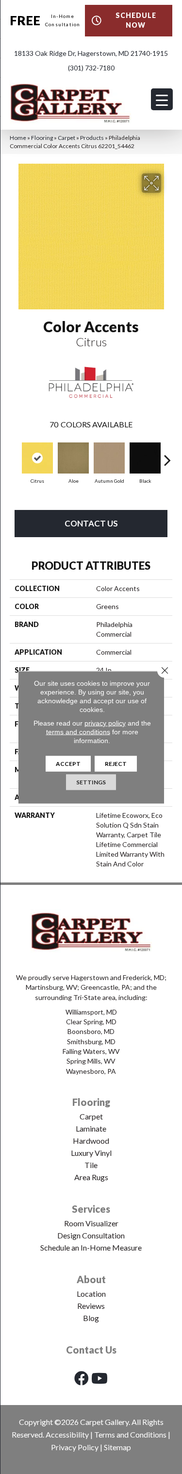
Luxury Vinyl (91, 1152)
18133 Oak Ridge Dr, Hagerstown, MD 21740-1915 (91, 53)
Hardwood (91, 1140)
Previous (14, 455)
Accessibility (67, 1434)
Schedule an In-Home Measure (91, 1247)
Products (92, 137)
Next (167, 455)
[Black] (145, 458)
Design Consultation (91, 1235)
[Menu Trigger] (162, 99)
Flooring (42, 137)
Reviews (91, 1305)
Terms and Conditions (130, 1434)
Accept (68, 763)
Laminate (91, 1128)
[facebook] (81, 1378)
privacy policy (105, 723)
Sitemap (117, 1447)
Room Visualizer (91, 1223)
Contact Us (91, 523)
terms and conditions (78, 731)
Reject (116, 763)
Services (91, 1209)
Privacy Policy (75, 1447)
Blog (91, 1317)
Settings (91, 781)
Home (18, 137)
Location (91, 1293)
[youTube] (99, 1378)
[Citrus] (37, 458)
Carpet (66, 137)
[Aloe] (73, 458)
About (91, 1279)
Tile (91, 1164)
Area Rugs (91, 1177)
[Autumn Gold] (109, 458)
